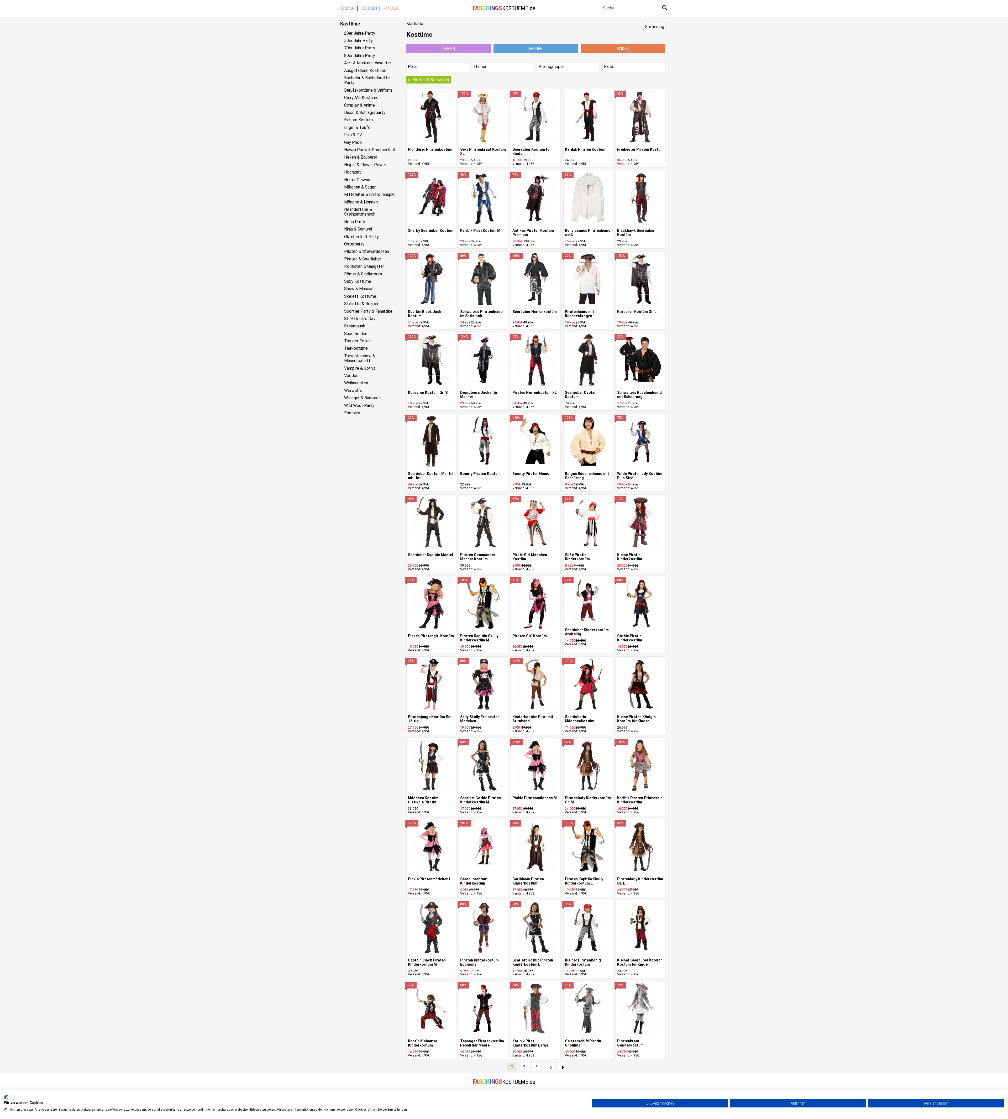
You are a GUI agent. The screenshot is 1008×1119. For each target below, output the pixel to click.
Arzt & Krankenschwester (367, 63)
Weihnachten (356, 383)
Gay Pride (353, 142)
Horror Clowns (357, 179)
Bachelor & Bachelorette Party (367, 80)
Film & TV (353, 135)
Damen (347, 8)
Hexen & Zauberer (360, 157)
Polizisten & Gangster (364, 266)
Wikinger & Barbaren (362, 398)
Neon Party (354, 221)
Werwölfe (353, 390)
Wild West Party (359, 405)
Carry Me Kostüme (361, 97)
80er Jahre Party (359, 55)
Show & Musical (358, 288)
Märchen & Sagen (360, 187)
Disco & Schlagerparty (364, 112)
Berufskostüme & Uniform (368, 90)
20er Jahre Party (359, 33)
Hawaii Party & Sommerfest (370, 150)
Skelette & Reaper (361, 303)
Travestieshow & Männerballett (359, 358)
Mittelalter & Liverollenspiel (370, 194)
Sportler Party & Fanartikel (368, 311)
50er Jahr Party (358, 40)
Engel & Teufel (357, 127)
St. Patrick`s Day (359, 318)
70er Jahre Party (359, 48)
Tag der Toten (357, 341)
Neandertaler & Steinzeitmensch (359, 212)
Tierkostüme (356, 348)
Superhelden (355, 333)
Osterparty (354, 244)
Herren (369, 8)
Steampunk (354, 326)
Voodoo (351, 375)
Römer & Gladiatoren (363, 274)
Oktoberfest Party (361, 236)
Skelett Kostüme (360, 296)
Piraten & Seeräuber (362, 259)
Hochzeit (352, 172)
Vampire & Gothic (360, 368)
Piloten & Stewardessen (366, 251)
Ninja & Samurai (358, 229)
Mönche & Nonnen (361, 202)
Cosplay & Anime (359, 105)
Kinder (391, 8)
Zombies (352, 413)
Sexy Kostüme (357, 281)
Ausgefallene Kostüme (365, 70)
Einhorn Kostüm (358, 120)
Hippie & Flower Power (365, 165)
